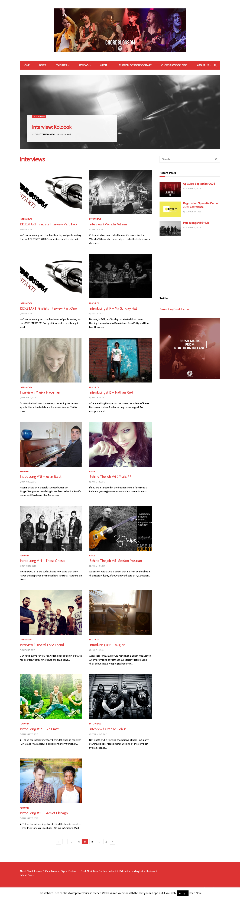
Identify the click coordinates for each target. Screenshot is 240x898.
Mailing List (137, 871)
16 (79, 841)
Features (61, 65)
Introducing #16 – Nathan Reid (111, 392)
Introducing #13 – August (107, 645)
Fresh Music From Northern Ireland (98, 871)
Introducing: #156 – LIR (196, 222)
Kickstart (123, 871)
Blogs (92, 471)
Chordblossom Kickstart (135, 65)
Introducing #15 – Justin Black (40, 476)
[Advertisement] (190, 265)
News (42, 65)
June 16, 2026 (65, 134)
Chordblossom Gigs (174, 65)
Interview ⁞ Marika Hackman (40, 392)
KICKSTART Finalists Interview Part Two (48, 224)
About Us (203, 65)
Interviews (39, 116)
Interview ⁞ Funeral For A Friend (42, 645)
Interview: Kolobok (52, 127)
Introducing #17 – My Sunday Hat (113, 308)
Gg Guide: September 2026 (199, 183)
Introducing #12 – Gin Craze (39, 729)
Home (26, 65)
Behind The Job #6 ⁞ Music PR (110, 476)
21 (106, 841)
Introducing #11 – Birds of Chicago (44, 813)
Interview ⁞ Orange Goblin (107, 729)
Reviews (84, 65)
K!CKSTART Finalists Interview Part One (48, 308)
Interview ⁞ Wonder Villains (108, 224)
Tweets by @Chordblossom (175, 309)
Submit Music (27, 875)
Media (103, 65)
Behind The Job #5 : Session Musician (115, 561)
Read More (195, 893)
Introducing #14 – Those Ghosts (42, 561)
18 (92, 841)
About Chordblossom (31, 871)
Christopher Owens (45, 134)
